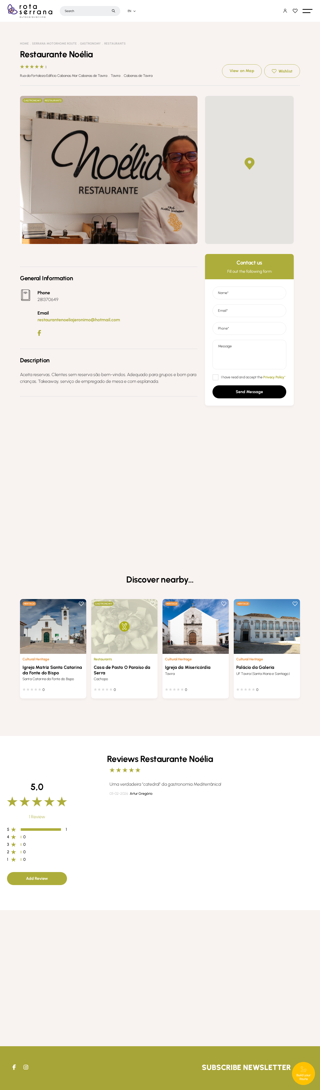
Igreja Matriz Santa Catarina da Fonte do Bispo (52, 670)
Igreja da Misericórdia (187, 667)
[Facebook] (39, 333)
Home (24, 43)
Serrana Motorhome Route (54, 43)
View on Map (242, 70)
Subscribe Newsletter (246, 1067)
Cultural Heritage (35, 659)
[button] (307, 11)
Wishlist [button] (285, 71)
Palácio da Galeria (255, 667)
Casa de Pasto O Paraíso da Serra (122, 670)
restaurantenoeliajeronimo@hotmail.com (79, 320)
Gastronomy (90, 43)
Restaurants (115, 43)
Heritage (29, 603)
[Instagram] (26, 1067)
